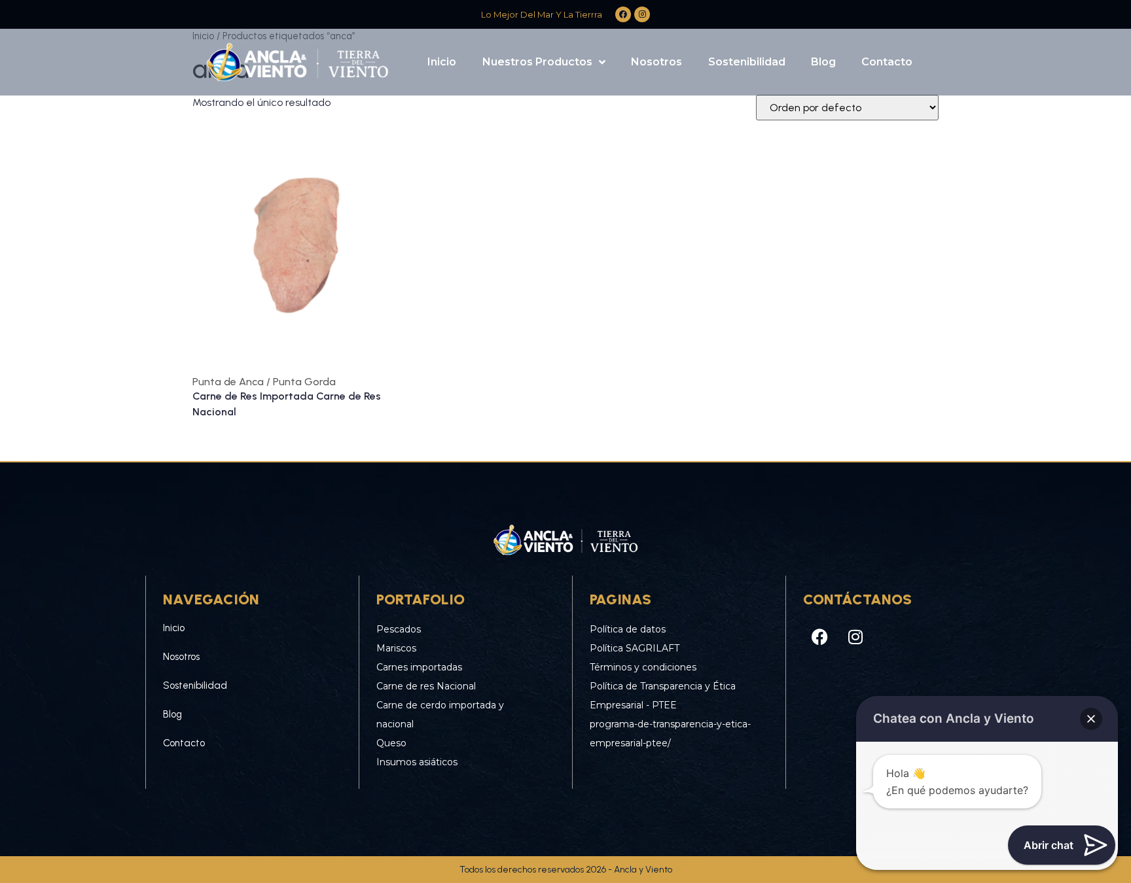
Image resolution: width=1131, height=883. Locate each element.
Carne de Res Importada (254, 396)
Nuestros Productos (537, 62)
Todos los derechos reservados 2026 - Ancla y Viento (565, 869)
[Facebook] (819, 636)
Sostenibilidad (746, 62)
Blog (823, 62)
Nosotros (656, 62)
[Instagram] (855, 636)
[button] (1091, 719)
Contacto (886, 62)
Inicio (441, 62)
